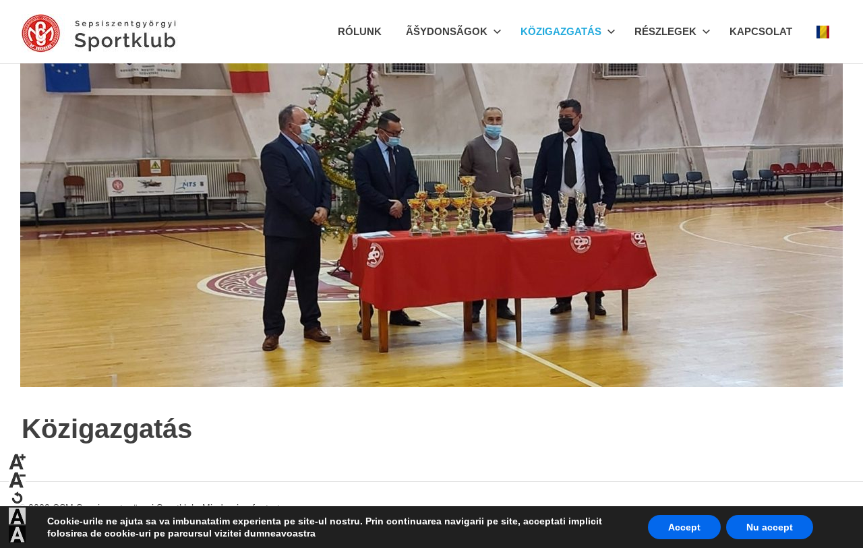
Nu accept (769, 527)
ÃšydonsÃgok (446, 31)
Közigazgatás (560, 31)
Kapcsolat (761, 31)
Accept (684, 527)
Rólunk (360, 31)
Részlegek (665, 31)
